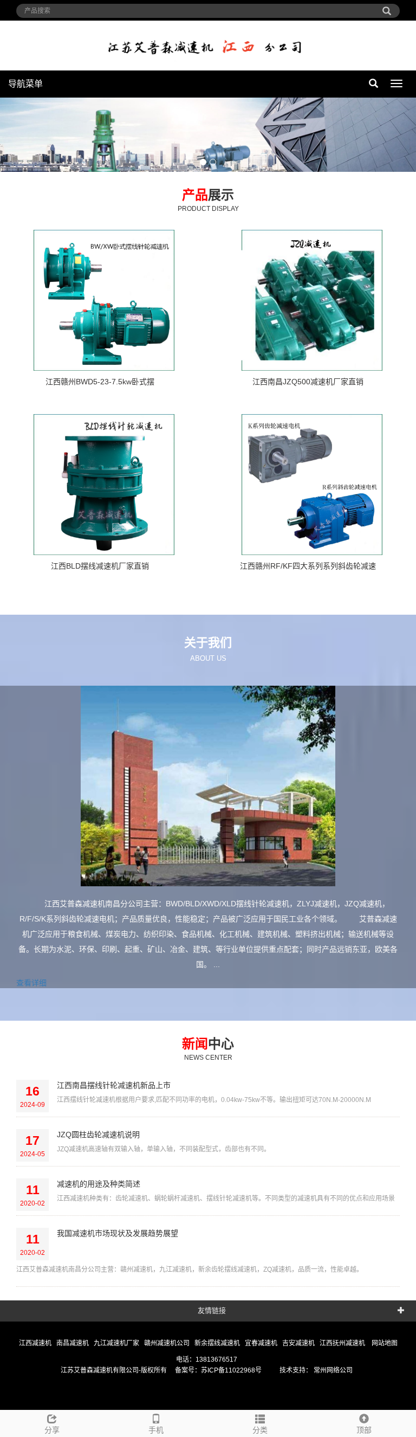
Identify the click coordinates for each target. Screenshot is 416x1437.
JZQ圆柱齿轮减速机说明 (98, 1134)
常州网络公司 (332, 1370)
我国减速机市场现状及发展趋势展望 (117, 1233)
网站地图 (385, 1343)
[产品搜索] (387, 7)
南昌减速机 (73, 1343)
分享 (52, 1430)
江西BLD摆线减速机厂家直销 (100, 566)
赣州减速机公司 (167, 1343)
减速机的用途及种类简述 (98, 1184)
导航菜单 (25, 83)
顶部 (364, 1430)
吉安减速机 (299, 1343)
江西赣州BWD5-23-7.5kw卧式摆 (100, 381)
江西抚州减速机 (343, 1343)
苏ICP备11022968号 (231, 1370)
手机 (156, 1430)
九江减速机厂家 (117, 1343)
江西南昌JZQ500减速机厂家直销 (307, 381)
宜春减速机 (262, 1343)
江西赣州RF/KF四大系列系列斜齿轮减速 (308, 566)
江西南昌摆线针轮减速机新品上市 (114, 1085)
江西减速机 (36, 1343)
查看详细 (31, 982)
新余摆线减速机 (218, 1343)
